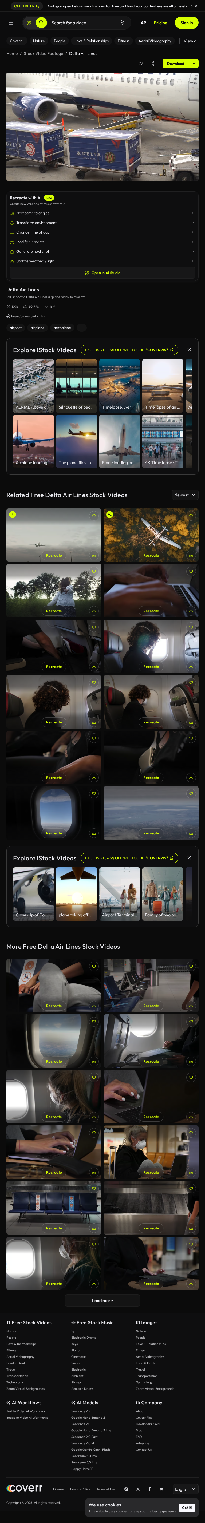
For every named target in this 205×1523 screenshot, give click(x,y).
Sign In (186, 22)
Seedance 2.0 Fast (84, 1437)
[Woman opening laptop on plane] (151, 1041)
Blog (139, 1430)
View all (191, 40)
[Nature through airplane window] (151, 813)
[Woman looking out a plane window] (53, 1096)
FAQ (139, 1437)
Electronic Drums (83, 1337)
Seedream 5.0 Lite (84, 1462)
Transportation (17, 1376)
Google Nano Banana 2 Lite (91, 1430)
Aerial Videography (20, 1357)
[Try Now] (192, 6)
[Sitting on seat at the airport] (151, 985)
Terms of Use (106, 1489)
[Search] (41, 22)
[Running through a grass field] (53, 590)
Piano (75, 1350)
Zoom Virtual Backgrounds (25, 1389)
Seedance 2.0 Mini (84, 1443)
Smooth (76, 1363)
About (140, 1411)
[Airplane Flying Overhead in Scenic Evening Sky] (53, 535)
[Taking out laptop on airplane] (53, 646)
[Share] (152, 63)
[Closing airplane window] (151, 646)
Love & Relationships (21, 1344)
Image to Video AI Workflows (27, 1417)
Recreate (54, 555)
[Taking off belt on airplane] (151, 757)
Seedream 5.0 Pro (84, 1456)
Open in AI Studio (106, 272)
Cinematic (78, 1357)
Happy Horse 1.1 (82, 1469)
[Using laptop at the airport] (151, 1152)
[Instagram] (126, 1489)
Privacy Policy (80, 1489)
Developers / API (148, 1424)
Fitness (11, 1350)
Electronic (78, 1369)
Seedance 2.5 (80, 1411)
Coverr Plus (144, 1417)
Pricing (160, 22)
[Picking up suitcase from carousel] (151, 1208)
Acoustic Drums (82, 1389)
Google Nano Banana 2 (88, 1417)
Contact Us (144, 1449)
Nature (11, 1331)
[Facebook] (150, 1489)
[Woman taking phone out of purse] (53, 985)
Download (175, 63)
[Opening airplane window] (53, 702)
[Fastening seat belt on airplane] (53, 757)
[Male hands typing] (151, 590)
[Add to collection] (140, 63)
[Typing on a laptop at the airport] (53, 1152)
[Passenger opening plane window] (151, 702)
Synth (75, 1331)
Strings (76, 1382)
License (58, 1489)
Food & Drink (16, 1363)
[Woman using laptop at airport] (151, 1096)
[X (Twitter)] (138, 1489)
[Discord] (161, 1489)
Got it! (187, 1507)
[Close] (196, 6)
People (11, 1337)
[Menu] (11, 22)
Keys (74, 1344)
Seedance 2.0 (80, 1424)
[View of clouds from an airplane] (53, 813)
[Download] (94, 555)
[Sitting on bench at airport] (53, 1208)
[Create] (29, 22)
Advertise (142, 1443)
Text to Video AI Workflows (25, 1411)
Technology (14, 1382)
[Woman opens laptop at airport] (151, 1263)
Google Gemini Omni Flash (90, 1449)
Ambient (77, 1376)
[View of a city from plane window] (53, 1041)
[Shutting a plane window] (53, 1263)
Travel (10, 1369)
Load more (102, 1300)
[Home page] (24, 1489)
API (144, 22)
